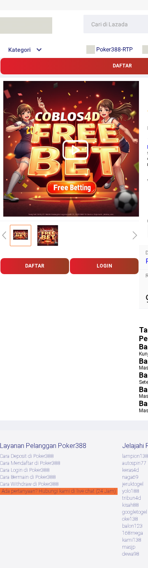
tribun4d (131, 498)
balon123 (132, 526)
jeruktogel (132, 484)
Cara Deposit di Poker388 (27, 456)
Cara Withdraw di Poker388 (29, 484)
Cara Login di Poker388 (25, 470)
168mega (132, 533)
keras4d (130, 470)
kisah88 (130, 505)
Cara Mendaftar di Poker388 (30, 463)
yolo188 (130, 491)
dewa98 (130, 554)
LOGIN (104, 266)
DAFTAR (34, 266)
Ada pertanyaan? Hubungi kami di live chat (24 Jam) (59, 491)
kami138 (131, 540)
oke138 (130, 519)
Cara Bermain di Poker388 (28, 477)
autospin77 (134, 463)
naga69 (130, 477)
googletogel (134, 512)
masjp (128, 547)
